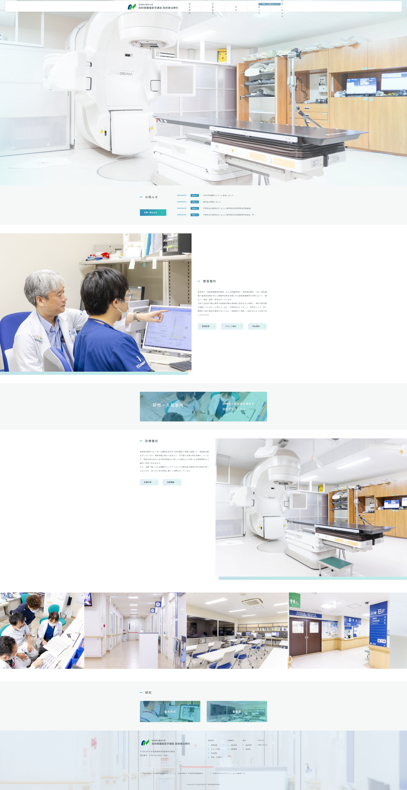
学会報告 (214, 753)
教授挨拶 (214, 745)
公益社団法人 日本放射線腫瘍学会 (155, 773)
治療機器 (234, 749)
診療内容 (234, 745)
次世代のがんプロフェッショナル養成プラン (229, 773)
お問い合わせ (262, 745)
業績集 (248, 749)
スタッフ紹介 (215, 749)
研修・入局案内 (216, 757)
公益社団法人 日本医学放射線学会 (190, 773)
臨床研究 (249, 745)
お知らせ (261, 740)
